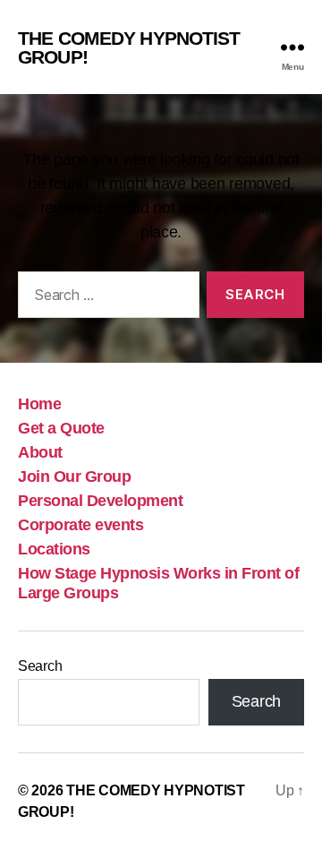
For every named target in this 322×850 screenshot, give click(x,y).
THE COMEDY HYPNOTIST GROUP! (129, 47)
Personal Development (100, 501)
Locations (54, 549)
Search (40, 666)
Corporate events (80, 525)
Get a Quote (61, 428)
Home (39, 404)
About (40, 452)
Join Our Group (74, 476)
